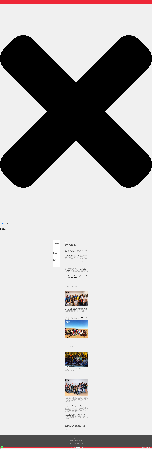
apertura (54, 252)
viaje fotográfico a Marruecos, (81, 317)
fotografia (54, 258)
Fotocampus (78, 307)
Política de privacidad (2, 230)
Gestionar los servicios (2, 228)
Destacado (54, 248)
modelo (54, 262)
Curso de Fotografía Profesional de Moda (71, 277)
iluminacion (54, 260)
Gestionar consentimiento (3, 448)
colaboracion (55, 253)
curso (54, 254)
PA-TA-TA (79, 347)
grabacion (54, 259)
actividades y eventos (55, 244)
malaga (54, 261)
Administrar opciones (2, 227)
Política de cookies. (57, 222)
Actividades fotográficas (56, 243)
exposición (54, 255)
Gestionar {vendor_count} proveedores (4, 228)
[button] (76, 111)
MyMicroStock (75, 289)
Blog (54, 245)
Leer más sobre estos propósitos (4, 229)
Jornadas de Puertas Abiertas (79, 339)
